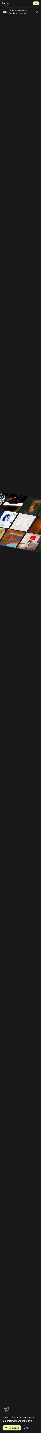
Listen (26, 1428)
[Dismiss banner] (37, 12)
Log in (36, 3)
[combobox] (18, 3)
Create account (12, 1428)
